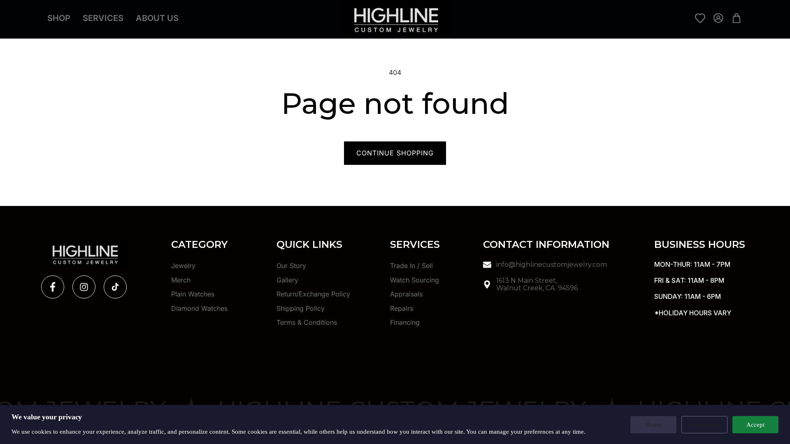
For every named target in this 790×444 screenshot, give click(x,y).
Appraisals (406, 294)
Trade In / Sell (411, 266)
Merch (181, 280)
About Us (157, 18)
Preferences (704, 424)
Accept (755, 424)
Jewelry (183, 266)
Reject (654, 424)
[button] (50, 45)
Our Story (291, 266)
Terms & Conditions (306, 322)
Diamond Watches (199, 308)
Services (103, 18)
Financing (405, 322)
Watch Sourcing (414, 280)
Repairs (401, 308)
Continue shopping (395, 153)
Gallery (287, 280)
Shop (58, 18)
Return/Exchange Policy (313, 294)
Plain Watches (192, 294)
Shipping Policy (300, 308)
